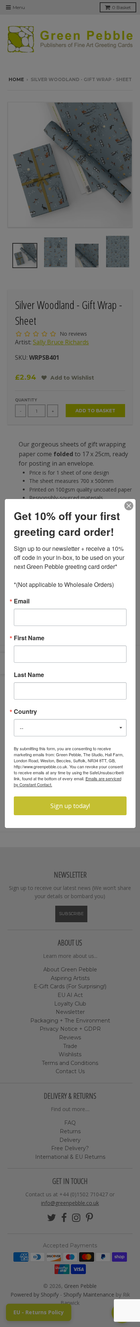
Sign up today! (70, 806)
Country (25, 712)
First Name (29, 638)
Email (21, 601)
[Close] (128, 505)
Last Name (29, 675)
